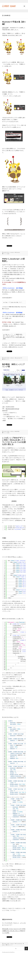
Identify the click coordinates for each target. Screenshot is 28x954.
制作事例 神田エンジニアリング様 (13, 365)
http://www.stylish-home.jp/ (12, 408)
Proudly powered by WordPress (8, 952)
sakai (13, 252)
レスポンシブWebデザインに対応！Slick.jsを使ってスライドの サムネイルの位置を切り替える (14, 441)
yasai (13, 943)
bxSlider (4, 483)
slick (9, 483)
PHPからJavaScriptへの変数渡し (13, 260)
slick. (7, 518)
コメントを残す (6, 253)
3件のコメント (10, 945)
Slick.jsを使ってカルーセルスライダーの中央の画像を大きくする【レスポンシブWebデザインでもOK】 (13, 930)
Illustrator (18, 252)
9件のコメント (6, 359)
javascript (18, 358)
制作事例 (17, 431)
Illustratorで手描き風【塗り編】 (14, 23)
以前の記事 (5, 27)
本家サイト (16, 707)
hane (13, 431)
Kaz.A (13, 358)
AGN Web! (10, 6)
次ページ (26, 948)
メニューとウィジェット (24, 6)
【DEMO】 (14, 501)
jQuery (3, 945)
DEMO (4, 898)
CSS (17, 943)
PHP (21, 358)
